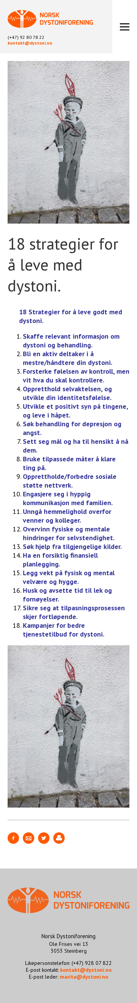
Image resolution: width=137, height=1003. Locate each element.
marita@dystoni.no (84, 976)
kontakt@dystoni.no (30, 43)
